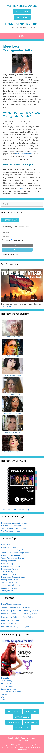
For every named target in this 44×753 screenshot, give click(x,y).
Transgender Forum (9, 569)
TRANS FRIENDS (22, 12)
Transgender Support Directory (14, 523)
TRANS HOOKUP (22, 728)
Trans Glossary (7, 563)
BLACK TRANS (31, 711)
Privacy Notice (7, 590)
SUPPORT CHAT (10, 220)
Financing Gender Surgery (12, 585)
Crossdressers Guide (9, 588)
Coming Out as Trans (9, 582)
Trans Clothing (7, 678)
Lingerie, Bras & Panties (11, 691)
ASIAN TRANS (31, 722)
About (9, 738)
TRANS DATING (22, 17)
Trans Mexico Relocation (11, 604)
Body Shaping (6, 680)
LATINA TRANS (14, 722)
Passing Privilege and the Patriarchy (15, 607)
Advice (23, 188)
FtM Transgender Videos (11, 531)
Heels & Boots (7, 686)
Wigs (3, 697)
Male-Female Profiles (24, 154)
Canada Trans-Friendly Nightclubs (15, 552)
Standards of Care (8, 574)
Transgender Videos (9, 580)
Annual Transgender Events (12, 558)
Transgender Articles (9, 560)
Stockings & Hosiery (9, 689)
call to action (6, 306)
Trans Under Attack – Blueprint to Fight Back (19, 614)
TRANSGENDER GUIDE (22, 24)
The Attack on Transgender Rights (15, 627)
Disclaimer (24, 738)
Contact (16, 738)
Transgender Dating (9, 547)
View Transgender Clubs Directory (15, 509)
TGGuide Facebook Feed (11, 525)
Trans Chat (5, 544)
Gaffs (3, 700)
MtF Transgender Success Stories (14, 528)
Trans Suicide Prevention (11, 555)
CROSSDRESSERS (22, 717)
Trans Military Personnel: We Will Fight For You (20, 610)
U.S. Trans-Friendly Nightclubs (13, 550)
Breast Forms (6, 683)
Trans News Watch (8, 623)
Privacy (32, 738)
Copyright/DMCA (22, 740)
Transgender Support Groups (13, 577)
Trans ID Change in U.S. (10, 566)
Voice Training (7, 571)
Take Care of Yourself (10, 620)
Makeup (4, 694)
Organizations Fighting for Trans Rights (17, 617)
